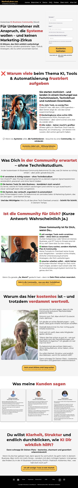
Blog (54, 479)
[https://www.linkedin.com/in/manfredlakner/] (14, 480)
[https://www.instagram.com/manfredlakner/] (64, 479)
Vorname (51, 17)
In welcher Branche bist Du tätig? (58, 35)
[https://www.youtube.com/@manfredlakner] (18, 480)
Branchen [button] (35, 2)
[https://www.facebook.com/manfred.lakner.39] (60, 480)
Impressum (30, 479)
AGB (46, 479)
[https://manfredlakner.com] (10, 2)
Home (23, 479)
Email (50, 26)
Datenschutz (38, 479)
